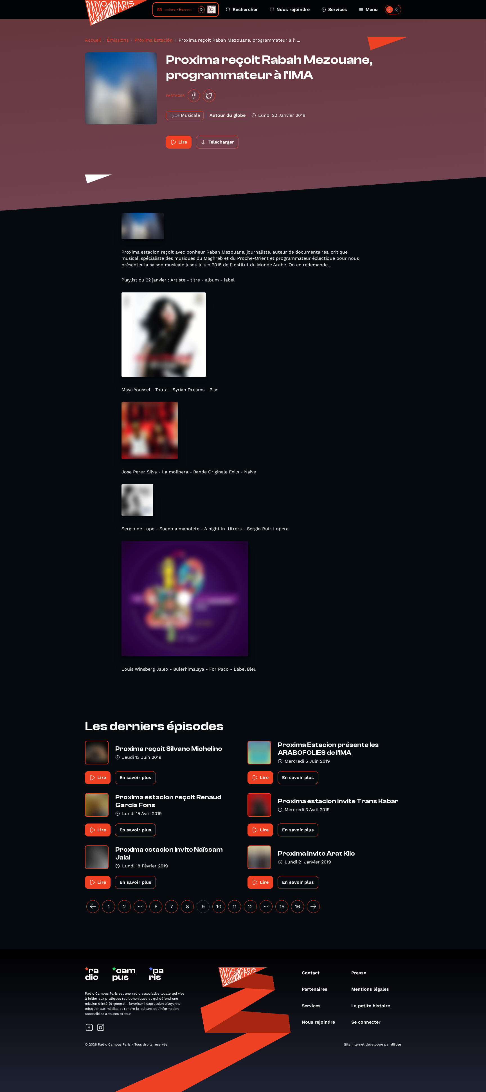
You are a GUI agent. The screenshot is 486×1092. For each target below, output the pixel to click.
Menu (372, 9)
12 (250, 906)
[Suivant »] (313, 906)
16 (297, 906)
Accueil (93, 40)
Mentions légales (370, 989)
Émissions (118, 40)
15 (282, 906)
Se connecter (366, 1022)
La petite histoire (370, 1005)
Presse (358, 972)
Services (337, 9)
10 (218, 906)
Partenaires (314, 989)
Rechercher (245, 9)
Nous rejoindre (293, 9)
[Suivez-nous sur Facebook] (89, 1028)
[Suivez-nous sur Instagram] (100, 1028)
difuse (396, 1044)
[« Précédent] (93, 906)
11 (235, 906)
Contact (311, 972)
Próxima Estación (153, 40)
